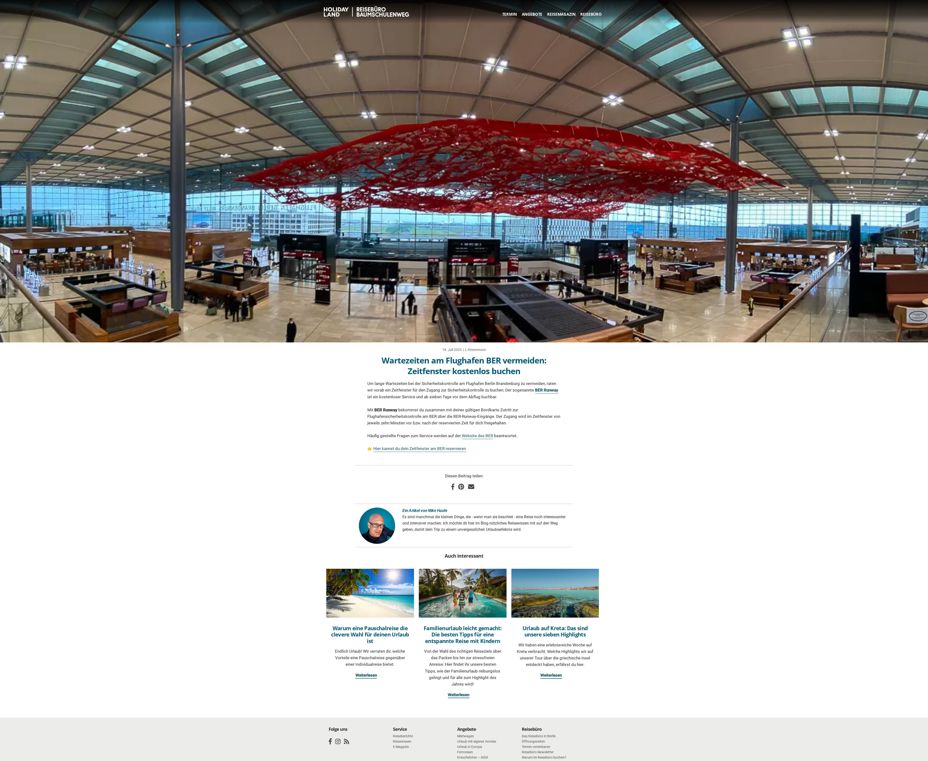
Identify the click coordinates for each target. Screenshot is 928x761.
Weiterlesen (366, 675)
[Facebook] (330, 741)
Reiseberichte (403, 736)
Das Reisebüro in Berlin (539, 736)
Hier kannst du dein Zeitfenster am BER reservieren (419, 448)
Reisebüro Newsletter (538, 752)
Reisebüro (591, 14)
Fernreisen (465, 752)
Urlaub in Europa (469, 747)
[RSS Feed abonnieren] (346, 741)
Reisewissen (477, 350)
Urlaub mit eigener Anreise (476, 741)
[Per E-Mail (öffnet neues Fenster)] (471, 486)
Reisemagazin (561, 14)
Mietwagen (465, 736)
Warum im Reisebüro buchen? (544, 757)
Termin (509, 14)
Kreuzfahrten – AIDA (472, 757)
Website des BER (477, 435)
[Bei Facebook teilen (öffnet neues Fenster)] (452, 486)
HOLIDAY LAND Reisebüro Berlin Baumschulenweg (368, 11)
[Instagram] (338, 741)
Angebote (532, 14)
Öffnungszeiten (533, 741)
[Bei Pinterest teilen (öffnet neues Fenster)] (461, 486)
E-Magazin (401, 747)
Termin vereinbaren (536, 747)
